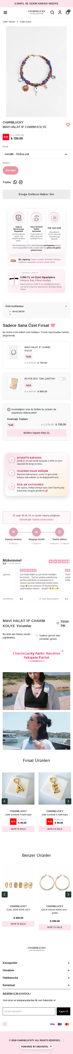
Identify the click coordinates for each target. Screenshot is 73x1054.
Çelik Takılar (9, 21)
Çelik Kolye (25, 21)
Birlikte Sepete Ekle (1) (36, 432)
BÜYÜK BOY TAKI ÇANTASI (40, 378)
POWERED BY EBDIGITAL (36, 1046)
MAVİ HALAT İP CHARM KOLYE (37, 349)
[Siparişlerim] (60, 12)
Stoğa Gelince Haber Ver (36, 194)
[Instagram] (5, 1024)
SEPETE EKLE (18, 829)
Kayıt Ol (63, 1011)
